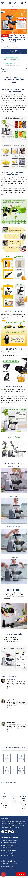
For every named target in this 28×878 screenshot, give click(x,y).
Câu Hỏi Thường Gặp (9, 853)
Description (5, 69)
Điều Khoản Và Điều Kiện (10, 850)
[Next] (24, 21)
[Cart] (25, 3)
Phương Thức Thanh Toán (10, 840)
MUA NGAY (21, 874)
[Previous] (3, 21)
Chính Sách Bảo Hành (9, 847)
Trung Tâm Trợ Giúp (8, 855)
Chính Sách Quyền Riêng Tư (10, 845)
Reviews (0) (5, 71)
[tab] (14, 69)
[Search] (22, 3)
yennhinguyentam (12, 722)
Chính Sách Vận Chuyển (10, 842)
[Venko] (12, 2)
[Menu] (2, 3)
